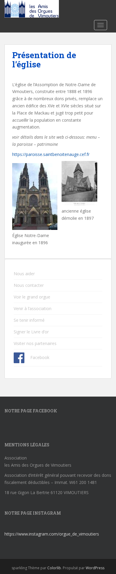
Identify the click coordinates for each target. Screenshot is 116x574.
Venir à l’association (32, 308)
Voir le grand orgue (32, 297)
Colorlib (54, 567)
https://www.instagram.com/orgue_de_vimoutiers (51, 534)
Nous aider (24, 273)
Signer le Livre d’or (31, 332)
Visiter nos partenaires (35, 343)
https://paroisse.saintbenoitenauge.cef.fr (51, 154)
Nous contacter (29, 285)
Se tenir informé (29, 320)
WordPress (95, 567)
